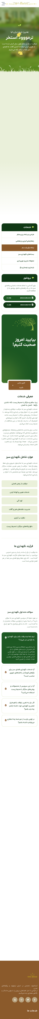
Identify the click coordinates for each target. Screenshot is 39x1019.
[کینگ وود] (21, 4)
